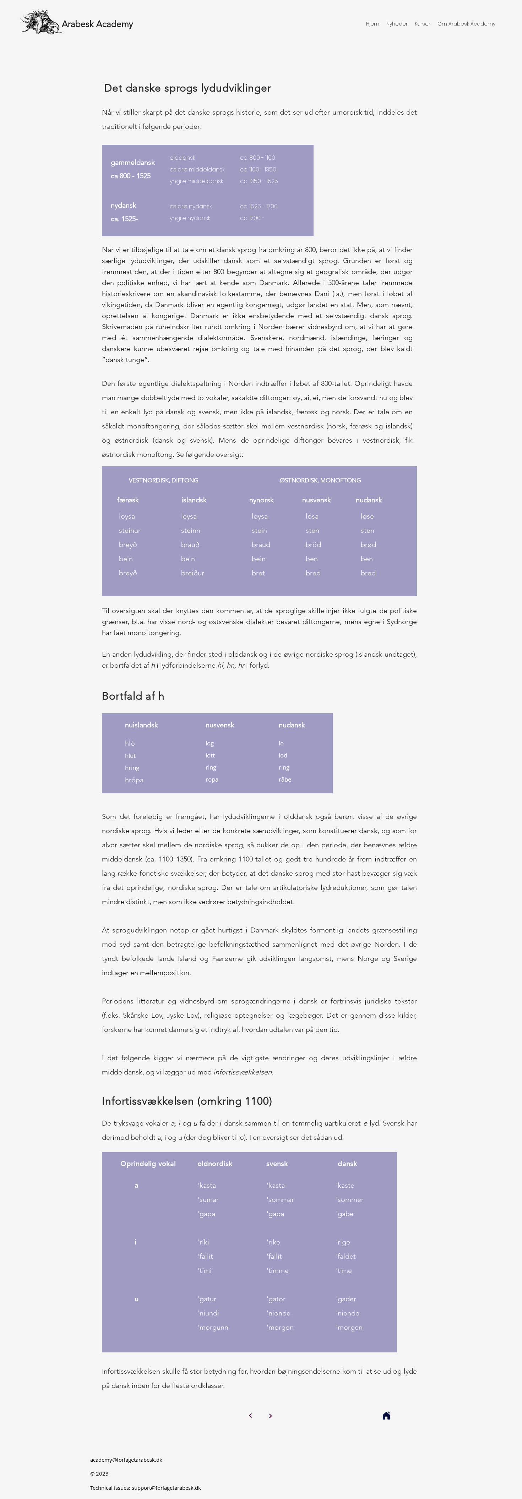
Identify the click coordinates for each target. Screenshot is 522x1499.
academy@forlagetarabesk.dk (126, 1459)
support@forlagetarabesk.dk (166, 1487)
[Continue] (250, 1416)
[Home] (386, 1415)
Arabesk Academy (97, 23)
